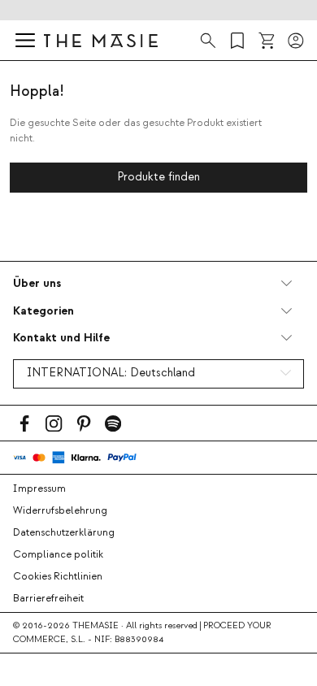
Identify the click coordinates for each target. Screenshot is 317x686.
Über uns (37, 283)
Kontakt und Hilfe (61, 337)
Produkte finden (158, 177)
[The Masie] (101, 40)
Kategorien (43, 311)
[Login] (295, 40)
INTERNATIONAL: (111, 373)
